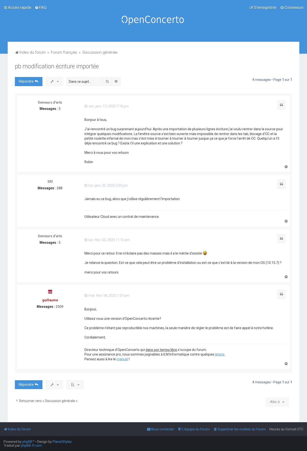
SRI (50, 182)
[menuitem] (41, 7)
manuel (122, 359)
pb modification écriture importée (57, 66)
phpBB (27, 442)
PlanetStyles (62, 442)
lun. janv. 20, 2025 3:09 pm (108, 185)
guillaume (50, 300)
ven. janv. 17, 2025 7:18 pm (108, 106)
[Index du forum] (153, 21)
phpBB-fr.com (31, 445)
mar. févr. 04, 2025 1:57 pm (108, 295)
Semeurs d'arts (50, 102)
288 (59, 188)
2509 (59, 307)
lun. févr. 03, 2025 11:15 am (109, 240)
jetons (219, 354)
